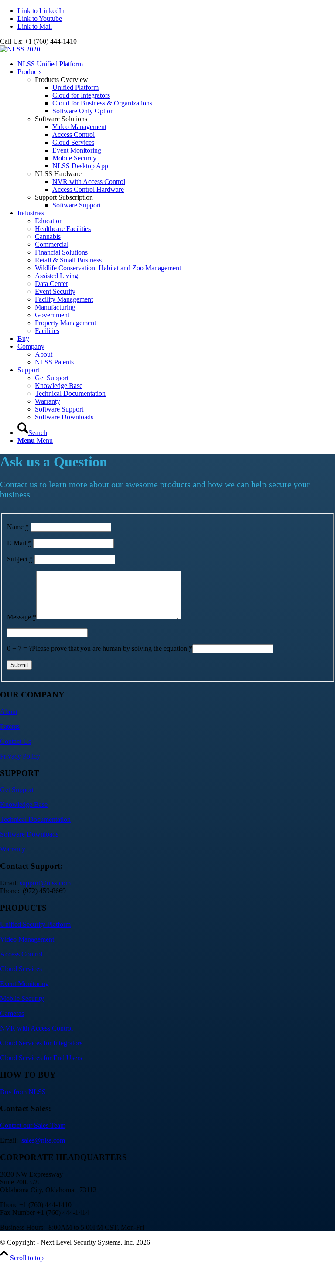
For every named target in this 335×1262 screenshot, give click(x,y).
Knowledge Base (24, 804)
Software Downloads (29, 834)
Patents (10, 726)
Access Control (21, 954)
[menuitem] (176, 64)
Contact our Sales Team (32, 1125)
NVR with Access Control (36, 1028)
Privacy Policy (20, 756)
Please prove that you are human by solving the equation (112, 648)
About (8, 711)
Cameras (12, 1013)
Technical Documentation (35, 819)
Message (21, 617)
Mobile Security (22, 998)
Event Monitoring (24, 983)
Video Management (27, 939)
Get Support (17, 789)
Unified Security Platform (35, 924)
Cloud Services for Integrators (41, 1043)
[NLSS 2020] (20, 49)
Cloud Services (21, 969)
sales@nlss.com (43, 1140)
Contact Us (15, 741)
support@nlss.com (45, 883)
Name (18, 527)
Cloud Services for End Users (41, 1057)
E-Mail (19, 543)
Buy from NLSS (23, 1091)
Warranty (12, 849)
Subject (20, 559)
